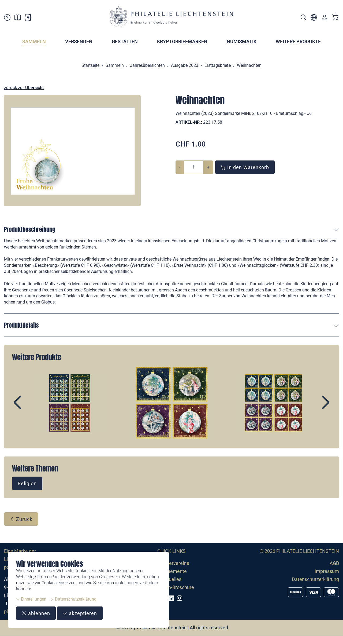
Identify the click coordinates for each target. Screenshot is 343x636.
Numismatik (241, 41)
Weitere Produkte (298, 41)
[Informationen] (17, 18)
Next (313, 407)
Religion (27, 483)
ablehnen (38, 613)
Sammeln (34, 41)
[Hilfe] (7, 18)
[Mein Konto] (324, 18)
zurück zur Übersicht (24, 87)
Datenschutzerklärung (75, 599)
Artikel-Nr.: (189, 122)
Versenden (78, 41)
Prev (29, 407)
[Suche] (304, 18)
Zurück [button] (23, 519)
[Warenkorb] (335, 17)
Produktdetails (21, 325)
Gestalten (125, 41)
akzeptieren (82, 613)
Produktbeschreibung (29, 229)
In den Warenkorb (247, 167)
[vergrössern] (72, 150)
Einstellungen (33, 599)
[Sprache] (314, 18)
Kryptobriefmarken (182, 41)
